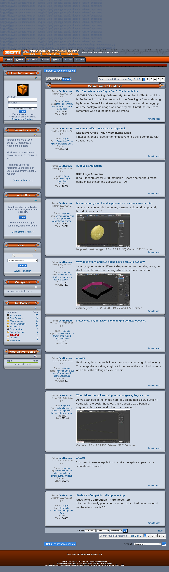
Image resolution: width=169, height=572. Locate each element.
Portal (8, 65)
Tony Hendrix (16, 329)
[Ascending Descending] (119, 530)
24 (37, 323)
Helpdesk (65, 213)
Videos (65, 101)
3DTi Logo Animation (89, 165)
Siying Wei (15, 340)
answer (80, 358)
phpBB (73, 561)
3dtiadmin (15, 335)
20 (37, 326)
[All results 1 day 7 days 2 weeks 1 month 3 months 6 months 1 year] (90, 530)
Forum (13, 65)
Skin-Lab (94, 554)
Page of (134, 79)
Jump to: (128, 543)
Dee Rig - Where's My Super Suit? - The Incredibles (107, 91)
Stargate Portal (62, 563)
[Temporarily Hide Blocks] (3, 69)
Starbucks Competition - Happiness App (100, 495)
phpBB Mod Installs (89, 565)
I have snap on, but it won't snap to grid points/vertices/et (110, 320)
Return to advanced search (60, 70)
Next (160, 530)
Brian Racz (15, 326)
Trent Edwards (16, 318)
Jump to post (153, 119)
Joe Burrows (15, 315)
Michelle (14, 338)
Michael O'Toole (106, 563)
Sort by (80, 530)
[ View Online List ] (22, 180)
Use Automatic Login (21, 109)
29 (37, 321)
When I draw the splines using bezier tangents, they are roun (113, 395)
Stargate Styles (67, 565)
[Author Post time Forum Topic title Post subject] (103, 530)
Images (65, 139)
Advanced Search (22, 271)
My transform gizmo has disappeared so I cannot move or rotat (114, 203)
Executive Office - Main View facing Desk (101, 128)
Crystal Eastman (17, 332)
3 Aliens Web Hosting (106, 565)
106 (36, 315)
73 (37, 318)
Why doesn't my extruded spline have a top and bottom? (110, 262)
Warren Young (16, 321)
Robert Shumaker (18, 324)
